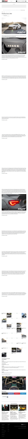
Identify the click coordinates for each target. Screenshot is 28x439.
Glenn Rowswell (5, 15)
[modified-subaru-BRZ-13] (19, 325)
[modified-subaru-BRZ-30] (4, 345)
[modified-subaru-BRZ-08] (19, 320)
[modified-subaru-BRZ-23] (19, 335)
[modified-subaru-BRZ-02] (14, 315)
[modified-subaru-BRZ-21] (9, 335)
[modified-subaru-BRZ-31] (9, 345)
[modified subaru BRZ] (4, 315)
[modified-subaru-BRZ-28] (19, 340)
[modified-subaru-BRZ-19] (24, 330)
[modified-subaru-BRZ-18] (19, 330)
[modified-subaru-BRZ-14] (24, 325)
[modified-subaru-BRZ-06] (9, 320)
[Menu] (25, 1)
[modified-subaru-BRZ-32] (14, 345)
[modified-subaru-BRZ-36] (9, 350)
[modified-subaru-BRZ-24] (24, 335)
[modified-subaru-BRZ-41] (9, 355)
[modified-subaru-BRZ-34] (24, 345)
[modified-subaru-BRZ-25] (4, 340)
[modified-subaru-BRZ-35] (4, 350)
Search (16, 1)
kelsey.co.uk (25, 428)
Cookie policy (3, 434)
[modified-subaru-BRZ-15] (4, 330)
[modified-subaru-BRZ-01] (9, 315)
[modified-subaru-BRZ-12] (14, 325)
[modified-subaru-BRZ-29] (24, 340)
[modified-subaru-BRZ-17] (14, 330)
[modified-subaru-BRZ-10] (4, 325)
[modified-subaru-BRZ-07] (14, 320)
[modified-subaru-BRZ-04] (24, 315)
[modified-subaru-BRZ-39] (24, 350)
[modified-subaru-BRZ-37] (14, 350)
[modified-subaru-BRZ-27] (14, 340)
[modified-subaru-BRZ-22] (14, 335)
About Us (3, 429)
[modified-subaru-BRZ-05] (4, 320)
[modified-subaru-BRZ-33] (19, 345)
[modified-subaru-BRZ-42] (14, 355)
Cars (8, 427)
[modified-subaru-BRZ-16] (9, 330)
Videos (8, 429)
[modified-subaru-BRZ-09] (24, 320)
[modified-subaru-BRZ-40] (4, 355)
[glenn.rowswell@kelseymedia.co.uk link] (7, 397)
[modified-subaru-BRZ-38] (19, 350)
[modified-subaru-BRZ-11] (9, 325)
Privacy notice (3, 432)
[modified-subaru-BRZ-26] (9, 340)
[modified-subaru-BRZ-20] (4, 335)
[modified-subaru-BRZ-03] (19, 315)
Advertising (3, 427)
